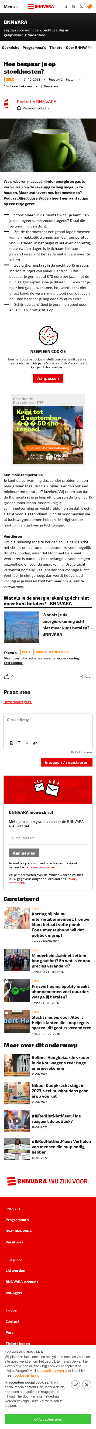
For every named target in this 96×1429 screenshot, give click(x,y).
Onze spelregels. (17, 701)
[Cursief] (19, 743)
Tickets (55, 47)
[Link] (35, 743)
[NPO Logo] (89, 7)
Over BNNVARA (79, 47)
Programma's (34, 47)
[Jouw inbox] (73, 6)
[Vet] (11, 743)
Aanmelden (24, 852)
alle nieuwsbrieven (41, 867)
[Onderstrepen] (27, 743)
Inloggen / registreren (67, 762)
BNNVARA (15, 22)
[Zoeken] (65, 6)
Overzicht (10, 47)
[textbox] (48, 725)
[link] (8, 104)
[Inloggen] (81, 6)
